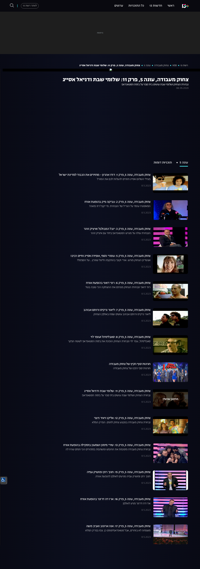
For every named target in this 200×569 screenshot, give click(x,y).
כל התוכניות (136, 6)
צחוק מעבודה (161, 65)
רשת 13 (184, 65)
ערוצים (118, 6)
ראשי (170, 6)
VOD (174, 65)
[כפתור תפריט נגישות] (3, 480)
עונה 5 (147, 65)
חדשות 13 (155, 6)
